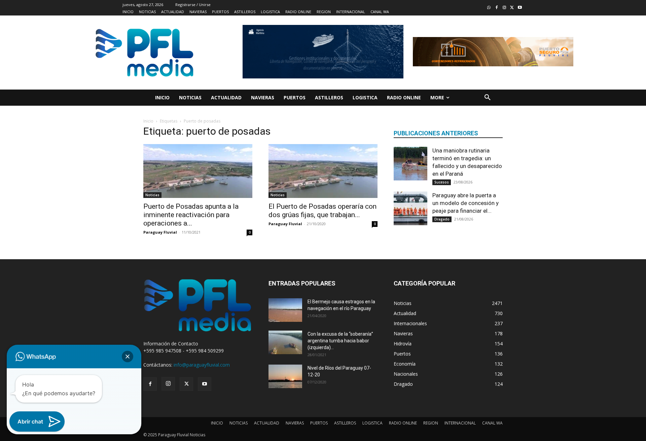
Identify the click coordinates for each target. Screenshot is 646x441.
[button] (487, 98)
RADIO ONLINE (403, 423)
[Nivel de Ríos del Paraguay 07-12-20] (285, 376)
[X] (186, 384)
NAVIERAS (295, 423)
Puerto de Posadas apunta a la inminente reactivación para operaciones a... (191, 214)
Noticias (152, 195)
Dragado (442, 219)
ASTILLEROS (345, 423)
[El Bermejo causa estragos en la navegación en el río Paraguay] (285, 310)
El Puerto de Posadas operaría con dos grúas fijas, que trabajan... (322, 210)
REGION (430, 423)
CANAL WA (492, 423)
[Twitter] (512, 8)
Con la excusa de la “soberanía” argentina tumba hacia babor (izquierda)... (340, 340)
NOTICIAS (238, 423)
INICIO (217, 423)
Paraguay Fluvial (160, 232)
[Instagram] (504, 8)
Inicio (148, 121)
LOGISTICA (372, 423)
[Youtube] (520, 8)
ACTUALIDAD (266, 423)
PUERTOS (319, 423)
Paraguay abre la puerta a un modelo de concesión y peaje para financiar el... (465, 203)
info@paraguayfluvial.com (202, 365)
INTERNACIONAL (460, 423)
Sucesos (441, 182)
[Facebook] (497, 8)
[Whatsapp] (489, 8)
